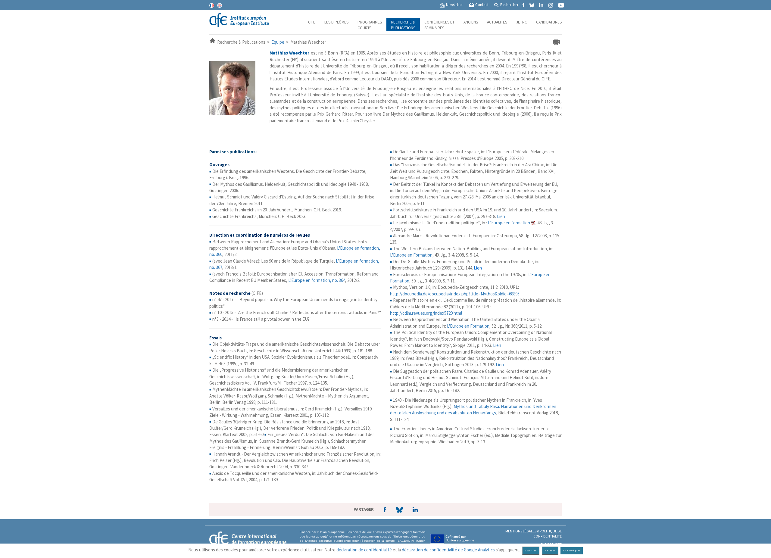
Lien (501, 216)
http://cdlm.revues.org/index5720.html (426, 313)
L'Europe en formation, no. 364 (316, 280)
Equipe (277, 42)
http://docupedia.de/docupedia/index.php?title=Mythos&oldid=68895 (455, 294)
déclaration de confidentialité (364, 550)
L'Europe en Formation (411, 255)
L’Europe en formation (509, 223)
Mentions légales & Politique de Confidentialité (533, 533)
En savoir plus (571, 550)
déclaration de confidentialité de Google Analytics (448, 550)
